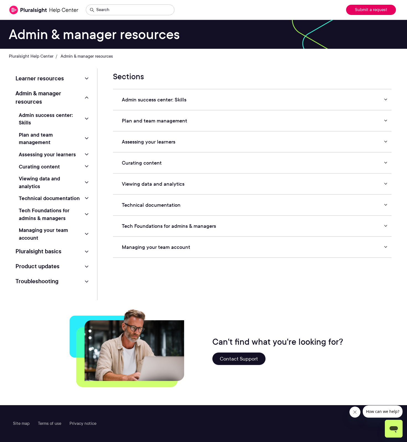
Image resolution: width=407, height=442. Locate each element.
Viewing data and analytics (39, 182)
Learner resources (40, 78)
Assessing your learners (47, 154)
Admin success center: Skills (46, 119)
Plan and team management (36, 138)
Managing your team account (43, 234)
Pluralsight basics (38, 251)
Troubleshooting (37, 281)
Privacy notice (82, 423)
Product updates (38, 266)
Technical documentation (49, 198)
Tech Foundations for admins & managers (44, 214)
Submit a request (371, 9)
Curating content (39, 166)
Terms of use (49, 423)
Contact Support (239, 359)
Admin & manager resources (87, 56)
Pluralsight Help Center (31, 56)
